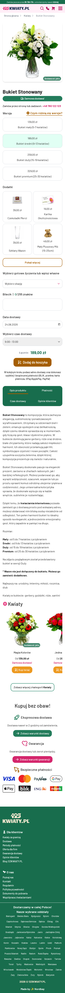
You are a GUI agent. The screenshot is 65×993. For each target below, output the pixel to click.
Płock (48, 948)
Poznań (57, 948)
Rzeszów (8, 959)
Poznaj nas (8, 877)
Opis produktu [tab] (18, 390)
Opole (40, 948)
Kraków (25, 943)
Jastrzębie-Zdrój (52, 932)
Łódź (50, 943)
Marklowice (10, 948)
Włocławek (9, 969)
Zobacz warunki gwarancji (35, 759)
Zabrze (59, 969)
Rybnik (40, 975)
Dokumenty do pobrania (15, 893)
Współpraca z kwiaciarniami (17, 897)
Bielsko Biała (22, 916)
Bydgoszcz (35, 916)
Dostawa (7, 841)
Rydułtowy (55, 953)
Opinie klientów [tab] (47, 401)
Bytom (46, 916)
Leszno (33, 943)
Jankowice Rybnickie (25, 932)
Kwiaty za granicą (11, 837)
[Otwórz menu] (60, 8)
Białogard (10, 916)
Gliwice (26, 927)
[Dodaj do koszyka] (53, 8)
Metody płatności (12, 845)
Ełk (57, 921)
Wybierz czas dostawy (17, 334)
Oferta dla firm (10, 849)
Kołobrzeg (57, 937)
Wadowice (28, 964)
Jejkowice (19, 937)
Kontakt (7, 881)
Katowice (38, 937)
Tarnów (57, 959)
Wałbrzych (40, 964)
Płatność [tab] (47, 390)
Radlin (23, 953)
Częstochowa (12, 921)
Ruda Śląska (43, 953)
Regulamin (8, 885)
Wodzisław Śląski (24, 969)
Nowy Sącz (22, 948)
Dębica (42, 921)
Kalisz (28, 937)
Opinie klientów (11, 857)
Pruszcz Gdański (11, 953)
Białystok (50, 975)
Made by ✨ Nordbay (32, 988)
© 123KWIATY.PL (33, 981)
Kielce (47, 937)
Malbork (58, 943)
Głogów (35, 927)
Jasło (40, 932)
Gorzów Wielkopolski (51, 927)
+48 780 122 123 (52, 105)
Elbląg (50, 921)
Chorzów (55, 916)
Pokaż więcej (32, 262)
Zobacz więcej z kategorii (32, 687)
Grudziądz (10, 932)
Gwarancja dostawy (12, 853)
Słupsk (26, 959)
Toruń (11, 964)
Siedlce (17, 959)
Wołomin (38, 969)
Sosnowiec (37, 959)
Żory (33, 975)
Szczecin (48, 959)
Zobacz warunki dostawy (34, 733)
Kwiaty (27, 15)
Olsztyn (32, 948)
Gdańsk (9, 927)
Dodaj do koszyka (35, 362)
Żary (13, 975)
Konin (6, 943)
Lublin (42, 943)
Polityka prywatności (13, 889)
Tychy (19, 964)
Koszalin (15, 943)
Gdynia (18, 927)
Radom (32, 953)
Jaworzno (8, 937)
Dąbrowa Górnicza (28, 921)
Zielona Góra (22, 975)
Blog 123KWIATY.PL (12, 861)
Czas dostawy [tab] (18, 401)
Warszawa (52, 964)
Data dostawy (11, 317)
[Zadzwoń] (42, 8)
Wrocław (49, 969)
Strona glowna (11, 15)
